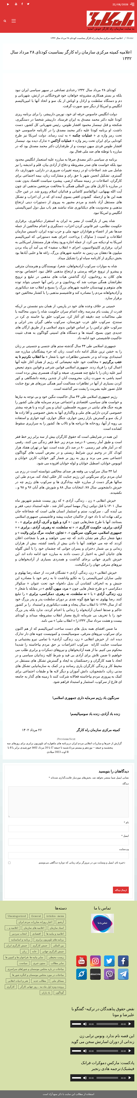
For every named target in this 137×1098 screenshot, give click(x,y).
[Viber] (109, 974)
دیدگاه (126, 783)
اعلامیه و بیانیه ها (55, 933)
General (36, 916)
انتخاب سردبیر (19, 933)
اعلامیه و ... (12, 927)
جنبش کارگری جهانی (53, 951)
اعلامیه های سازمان (34, 927)
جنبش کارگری (40, 945)
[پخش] (129, 1024)
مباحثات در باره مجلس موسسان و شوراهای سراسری (35, 969)
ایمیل (125, 835)
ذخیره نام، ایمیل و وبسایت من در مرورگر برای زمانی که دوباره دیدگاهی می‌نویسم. (81, 862)
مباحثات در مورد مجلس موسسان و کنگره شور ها (38, 975)
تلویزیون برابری (8, 4)
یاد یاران (46, 992)
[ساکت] (85, 1024)
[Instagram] (95, 961)
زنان (24, 951)
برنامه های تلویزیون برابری (50, 939)
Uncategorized (17, 916)
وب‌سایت (124, 849)
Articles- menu (55, 916)
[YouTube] (81, 961)
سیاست (23, 963)
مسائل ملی (58, 980)
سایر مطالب (57, 963)
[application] (102, 1024)
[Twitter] (109, 961)
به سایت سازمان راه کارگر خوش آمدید (111, 28)
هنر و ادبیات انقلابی (18, 980)
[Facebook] (123, 961)
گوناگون (60, 992)
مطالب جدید (39, 980)
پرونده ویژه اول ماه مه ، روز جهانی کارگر (42, 986)
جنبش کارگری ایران (16, 945)
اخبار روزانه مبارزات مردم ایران (35, 922)
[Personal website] (81, 974)
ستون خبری (39, 963)
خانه (34, 951)
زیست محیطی (56, 957)
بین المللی (58, 945)
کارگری (11, 986)
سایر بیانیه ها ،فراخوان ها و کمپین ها (24, 957)
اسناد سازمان (57, 927)
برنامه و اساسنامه (20, 939)
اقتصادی (36, 933)
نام (126, 822)
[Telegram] (123, 974)
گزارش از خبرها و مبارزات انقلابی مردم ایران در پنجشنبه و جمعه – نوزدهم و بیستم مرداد (95, 743)
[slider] (77, 1023)
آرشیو (61, 922)
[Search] (5, 20)
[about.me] (95, 974)
